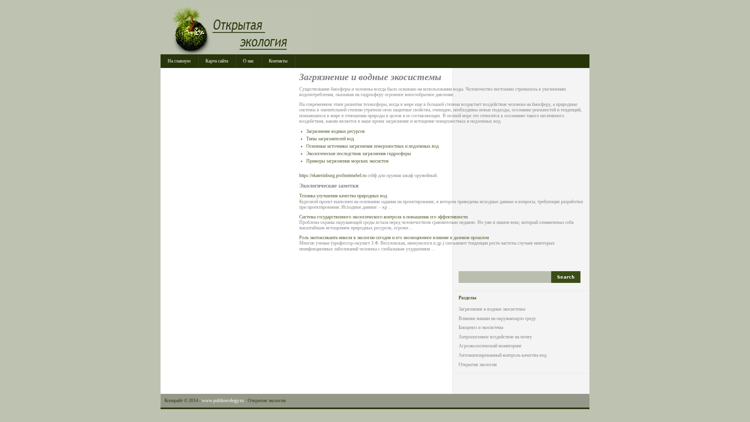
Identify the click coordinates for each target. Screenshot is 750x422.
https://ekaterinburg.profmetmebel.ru (332, 175)
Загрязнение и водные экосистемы (492, 309)
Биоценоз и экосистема (481, 327)
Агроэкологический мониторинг (490, 346)
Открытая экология (242, 30)
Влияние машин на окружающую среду (497, 318)
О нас (248, 61)
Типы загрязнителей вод (330, 138)
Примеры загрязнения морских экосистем (347, 161)
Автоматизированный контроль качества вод (502, 355)
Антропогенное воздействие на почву (495, 337)
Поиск (565, 277)
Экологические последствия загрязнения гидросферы (358, 153)
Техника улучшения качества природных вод (343, 195)
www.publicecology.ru (223, 400)
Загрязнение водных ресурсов (335, 131)
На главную (179, 61)
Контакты (278, 61)
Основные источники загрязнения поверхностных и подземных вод (372, 146)
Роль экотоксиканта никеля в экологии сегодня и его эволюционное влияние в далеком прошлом (394, 237)
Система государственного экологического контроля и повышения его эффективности (383, 217)
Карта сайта (216, 61)
